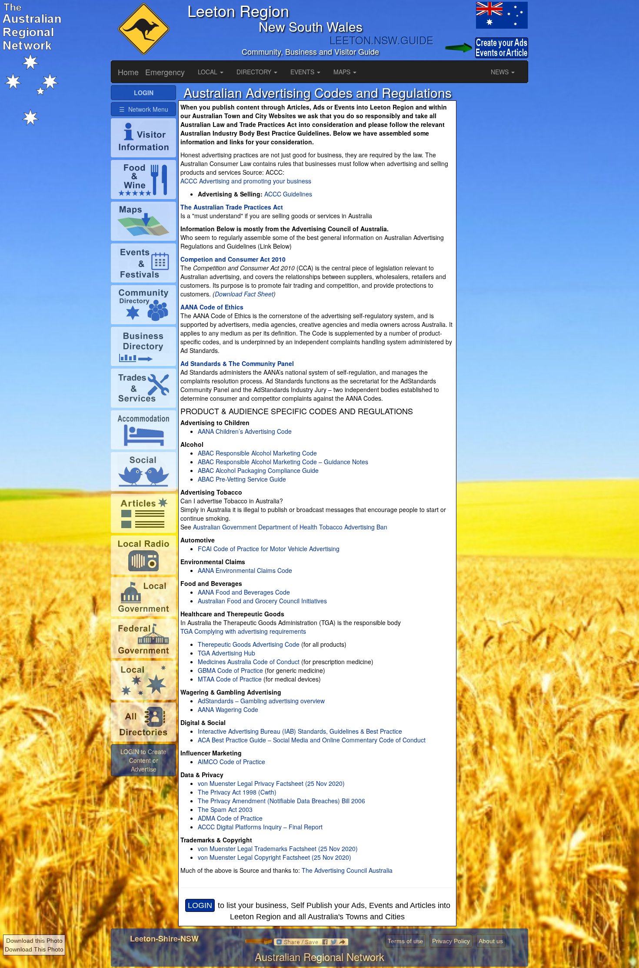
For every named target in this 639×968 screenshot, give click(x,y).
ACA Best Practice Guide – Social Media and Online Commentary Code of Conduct (312, 739)
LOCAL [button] (208, 71)
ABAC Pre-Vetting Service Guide (242, 479)
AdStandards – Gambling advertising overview (261, 700)
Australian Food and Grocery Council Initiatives (262, 600)
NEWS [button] (500, 71)
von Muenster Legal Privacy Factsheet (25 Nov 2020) (271, 783)
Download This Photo (34, 949)
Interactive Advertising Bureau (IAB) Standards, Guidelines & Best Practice (300, 731)
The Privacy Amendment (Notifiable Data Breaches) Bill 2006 (281, 800)
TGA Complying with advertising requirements (243, 631)
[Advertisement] (493, 215)
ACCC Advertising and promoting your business (245, 180)
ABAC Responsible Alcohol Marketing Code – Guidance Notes (283, 461)
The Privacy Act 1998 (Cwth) (237, 792)
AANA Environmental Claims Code (245, 570)
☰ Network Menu (143, 109)
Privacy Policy (451, 941)
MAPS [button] (342, 71)
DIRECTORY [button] (254, 71)
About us (491, 941)
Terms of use (405, 941)
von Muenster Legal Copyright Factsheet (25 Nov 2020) (274, 857)
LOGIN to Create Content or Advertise (143, 760)
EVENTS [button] (303, 71)
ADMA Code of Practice (230, 818)
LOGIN (200, 905)
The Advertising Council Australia (347, 870)
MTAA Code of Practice (230, 679)
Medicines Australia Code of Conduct (249, 661)
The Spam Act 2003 (225, 809)
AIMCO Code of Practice (231, 761)
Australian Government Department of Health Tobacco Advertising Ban (289, 526)
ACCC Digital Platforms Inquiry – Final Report (260, 826)
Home (128, 71)
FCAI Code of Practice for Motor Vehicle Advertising (268, 548)
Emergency (165, 71)
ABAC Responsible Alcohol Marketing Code (257, 453)
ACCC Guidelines (288, 194)
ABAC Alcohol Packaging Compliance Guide (258, 470)
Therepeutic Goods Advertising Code (249, 644)
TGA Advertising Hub (226, 653)
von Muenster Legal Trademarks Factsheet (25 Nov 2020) (278, 848)
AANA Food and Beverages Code (244, 592)
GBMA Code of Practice (230, 670)
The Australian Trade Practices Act (231, 207)
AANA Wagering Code (228, 709)
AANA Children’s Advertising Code (245, 431)
